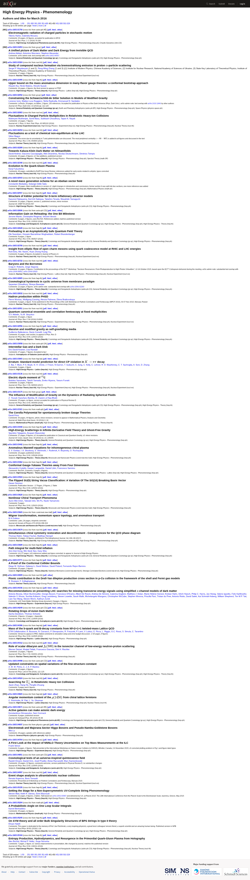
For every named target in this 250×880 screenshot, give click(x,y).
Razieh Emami (15, 761)
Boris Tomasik (31, 778)
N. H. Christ (39, 365)
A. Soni (136, 365)
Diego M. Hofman (17, 566)
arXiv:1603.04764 (15, 740)
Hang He (24, 685)
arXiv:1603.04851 (15, 755)
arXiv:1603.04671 (15, 707)
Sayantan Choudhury (18, 284)
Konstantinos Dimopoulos (20, 713)
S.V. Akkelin (14, 314)
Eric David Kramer (17, 349)
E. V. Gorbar (14, 450)
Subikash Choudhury (50, 118)
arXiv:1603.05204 (15, 803)
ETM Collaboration (17, 631)
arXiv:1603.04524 (15, 678)
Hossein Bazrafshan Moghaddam (38, 234)
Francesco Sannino (66, 468)
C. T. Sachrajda (125, 365)
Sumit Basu (34, 118)
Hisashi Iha (14, 86)
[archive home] (9, 4)
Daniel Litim (50, 468)
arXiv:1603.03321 (15, 409)
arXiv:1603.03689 (15, 545)
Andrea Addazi (15, 53)
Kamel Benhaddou (17, 808)
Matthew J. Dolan (135, 594)
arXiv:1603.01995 (15, 80)
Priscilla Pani (150, 596)
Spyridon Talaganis (17, 433)
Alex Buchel (14, 841)
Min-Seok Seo (30, 551)
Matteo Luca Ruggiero (32, 101)
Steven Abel (14, 793)
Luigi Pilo (47, 332)
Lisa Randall (31, 349)
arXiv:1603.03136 (15, 374)
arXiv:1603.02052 (15, 95)
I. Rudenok (52, 450)
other (59, 30)
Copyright (46, 872)
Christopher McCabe (117, 596)
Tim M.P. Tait (240, 596)
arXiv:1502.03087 (59, 796)
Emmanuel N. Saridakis (69, 101)
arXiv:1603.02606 (15, 210)
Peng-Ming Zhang (46, 68)
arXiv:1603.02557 (15, 193)
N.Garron (59, 365)
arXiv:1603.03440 (15, 427)
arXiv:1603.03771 (15, 560)
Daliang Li (30, 566)
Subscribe (33, 872)
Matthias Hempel (45, 536)
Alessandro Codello (17, 468)
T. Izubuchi (69, 365)
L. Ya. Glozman (36, 700)
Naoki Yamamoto (51, 501)
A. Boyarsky (63, 450)
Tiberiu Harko (15, 36)
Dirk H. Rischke (62, 649)
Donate (231, 4)
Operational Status (87, 872)
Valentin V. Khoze (16, 596)
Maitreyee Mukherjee (18, 118)
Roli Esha (13, 251)
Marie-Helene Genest (154, 594)
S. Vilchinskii (40, 450)
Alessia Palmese (48, 299)
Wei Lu (12, 730)
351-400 (45, 23)
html (54, 30)
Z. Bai (11, 365)
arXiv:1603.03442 (15, 444)
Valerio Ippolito (223, 594)
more (40, 26)
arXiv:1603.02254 (15, 130)
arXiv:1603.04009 (15, 575)
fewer (34, 26)
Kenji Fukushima (16, 169)
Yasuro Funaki (62, 380)
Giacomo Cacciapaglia (32, 153)
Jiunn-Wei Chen (16, 501)
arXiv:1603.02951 (15, 308)
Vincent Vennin (49, 216)
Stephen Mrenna (135, 596)
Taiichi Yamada (34, 380)
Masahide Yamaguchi (70, 199)
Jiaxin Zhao (14, 685)
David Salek (191, 596)
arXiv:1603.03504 (15, 477)
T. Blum (18, 365)
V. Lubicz (88, 631)
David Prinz (14, 415)
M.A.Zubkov (14, 518)
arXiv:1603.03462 (15, 462)
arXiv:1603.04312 (15, 643)
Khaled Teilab (29, 649)
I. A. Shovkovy (27, 450)
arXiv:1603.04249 (15, 608)
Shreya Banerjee (36, 284)
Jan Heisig (211, 594)
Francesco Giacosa (45, 649)
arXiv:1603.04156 (15, 588)
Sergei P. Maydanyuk (18, 68)
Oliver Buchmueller (32, 594)
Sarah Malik (78, 596)
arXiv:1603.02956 (15, 326)
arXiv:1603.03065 (15, 359)
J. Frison (49, 365)
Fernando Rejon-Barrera (74, 566)
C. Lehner (95, 365)
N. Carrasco (43, 631)
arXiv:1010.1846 (154, 103)
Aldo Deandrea (50, 153)
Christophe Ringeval (32, 216)
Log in (242, 4)
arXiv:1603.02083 (15, 112)
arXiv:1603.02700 (15, 246)
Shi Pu (40, 501)
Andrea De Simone (100, 594)
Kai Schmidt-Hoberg (207, 596)
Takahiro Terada (52, 199)
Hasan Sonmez (16, 483)
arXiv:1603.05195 (15, 787)
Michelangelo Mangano (95, 596)
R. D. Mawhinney (109, 365)
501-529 (66, 23)
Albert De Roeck (83, 594)
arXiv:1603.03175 (15, 392)
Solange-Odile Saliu (38, 184)
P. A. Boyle (28, 365)
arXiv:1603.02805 (15, 278)
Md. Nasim (23, 251)
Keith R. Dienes (28, 793)
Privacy (57, 872)
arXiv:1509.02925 (30, 271)
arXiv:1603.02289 (15, 148)
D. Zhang (145, 365)
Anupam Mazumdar (36, 433)
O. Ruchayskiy (76, 450)
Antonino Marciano (31, 53)
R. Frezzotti (70, 631)
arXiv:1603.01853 (15, 47)
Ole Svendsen (15, 234)
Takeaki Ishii (29, 501)
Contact (22, 872)
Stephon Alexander (50, 53)
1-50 (22, 23)
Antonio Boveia (15, 594)
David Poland (56, 566)
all (45, 26)
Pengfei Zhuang (37, 685)
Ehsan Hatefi (14, 824)
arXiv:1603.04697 (15, 724)
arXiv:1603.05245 (15, 818)
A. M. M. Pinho (15, 667)
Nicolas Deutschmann (68, 153)
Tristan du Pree (164, 596)
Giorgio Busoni (48, 594)
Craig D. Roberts (16, 267)
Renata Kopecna (16, 778)
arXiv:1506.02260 (77, 287)
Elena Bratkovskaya (66, 299)
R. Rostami (14, 581)
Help (13, 872)
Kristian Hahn (171, 594)
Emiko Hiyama (48, 380)
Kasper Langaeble (35, 468)
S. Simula (126, 631)
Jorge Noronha (42, 841)
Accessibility (69, 872)
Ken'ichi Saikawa (36, 199)
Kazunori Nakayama (18, 199)
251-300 (30, 23)
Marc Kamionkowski (73, 761)
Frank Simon (14, 746)
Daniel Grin (28, 761)
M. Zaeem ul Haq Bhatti (46, 398)
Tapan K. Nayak (68, 118)
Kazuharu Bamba (26, 398)
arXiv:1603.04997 (15, 772)
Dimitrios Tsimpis (87, 153)
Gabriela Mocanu (30, 36)
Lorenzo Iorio (15, 101)
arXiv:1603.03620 (15, 495)
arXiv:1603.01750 (15, 30)
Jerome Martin (15, 216)
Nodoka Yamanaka (17, 380)
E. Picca (97, 631)
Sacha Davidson (16, 614)
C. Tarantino (137, 631)
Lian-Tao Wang (15, 599)
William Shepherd (226, 596)
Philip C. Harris (198, 594)
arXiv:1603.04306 (15, 625)
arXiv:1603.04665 (15, 694)
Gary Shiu (42, 551)
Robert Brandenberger (64, 234)
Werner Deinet (15, 649)
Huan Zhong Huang (38, 251)
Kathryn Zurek (43, 599)
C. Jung (78, 365)
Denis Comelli (35, 332)
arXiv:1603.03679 (15, 530)
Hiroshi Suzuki (39, 86)
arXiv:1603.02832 (15, 293)
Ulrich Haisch (184, 594)
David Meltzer (42, 566)
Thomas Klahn (15, 536)
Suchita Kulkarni (33, 596)
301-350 (37, 23)
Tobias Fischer (29, 536)
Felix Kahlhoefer (239, 594)
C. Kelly (86, 365)
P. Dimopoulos (56, 631)
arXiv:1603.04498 (15, 661)
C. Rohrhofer (14, 700)
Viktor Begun (14, 136)
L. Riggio (106, 631)
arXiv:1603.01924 (15, 62)
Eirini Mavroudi (42, 793)
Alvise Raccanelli (55, 761)
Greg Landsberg (49, 596)
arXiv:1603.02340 (15, 163)
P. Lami (79, 631)
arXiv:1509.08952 (16, 271)
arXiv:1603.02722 (15, 261)
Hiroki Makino (26, 86)
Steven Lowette (65, 596)
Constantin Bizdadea (18, 184)
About (4, 872)
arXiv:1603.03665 (15, 512)
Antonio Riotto (178, 596)
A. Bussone (32, 631)
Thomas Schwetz (32, 614)
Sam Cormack (39, 713)
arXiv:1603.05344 (15, 835)
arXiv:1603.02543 (15, 178)
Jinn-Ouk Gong (15, 551)
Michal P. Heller (27, 841)
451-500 (59, 23)
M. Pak (24, 700)
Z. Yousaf (13, 398)
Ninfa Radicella (50, 101)
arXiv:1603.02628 (15, 228)
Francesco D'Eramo (65, 594)
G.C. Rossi (116, 631)
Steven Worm (29, 599)
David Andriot (15, 153)
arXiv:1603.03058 (15, 344)
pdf (49, 30)
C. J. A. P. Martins (31, 667)
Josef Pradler (40, 761)
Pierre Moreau (15, 299)
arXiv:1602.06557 (52, 56)
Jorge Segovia (31, 267)
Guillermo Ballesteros (18, 332)
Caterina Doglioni (118, 594)
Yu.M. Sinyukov (27, 314)
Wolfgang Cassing (31, 299)
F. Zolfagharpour (27, 581)
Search (212, 4)
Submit (222, 4)
